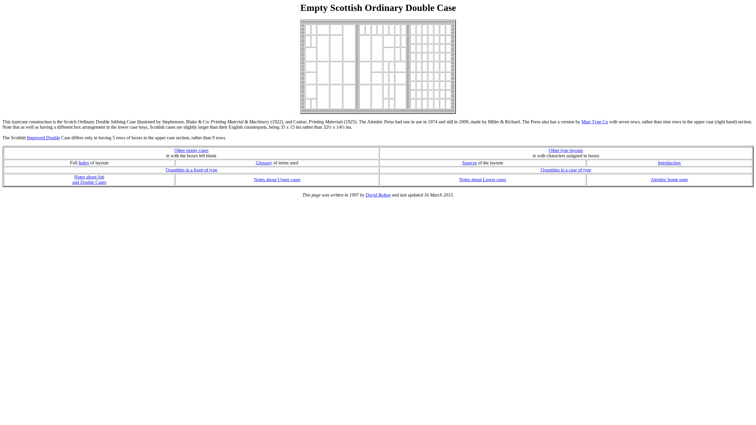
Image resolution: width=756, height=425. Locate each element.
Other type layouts (566, 150)
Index (84, 162)
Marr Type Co (594, 121)
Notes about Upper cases (277, 179)
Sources (469, 162)
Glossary (264, 162)
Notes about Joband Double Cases (89, 179)
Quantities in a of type (191, 169)
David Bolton (378, 194)
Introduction (669, 162)
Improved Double (43, 137)
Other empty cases (191, 150)
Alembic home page (669, 179)
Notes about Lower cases (482, 179)
